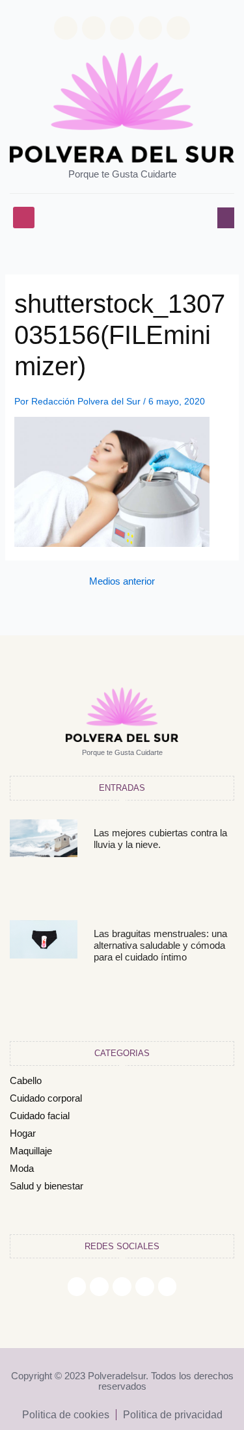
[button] (23, 217)
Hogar (23, 1133)
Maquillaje (31, 1150)
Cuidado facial (40, 1115)
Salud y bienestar (46, 1185)
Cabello (26, 1080)
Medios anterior (122, 582)
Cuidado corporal (46, 1098)
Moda (22, 1168)
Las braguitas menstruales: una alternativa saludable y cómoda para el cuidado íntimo (160, 945)
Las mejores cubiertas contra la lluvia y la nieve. (160, 838)
